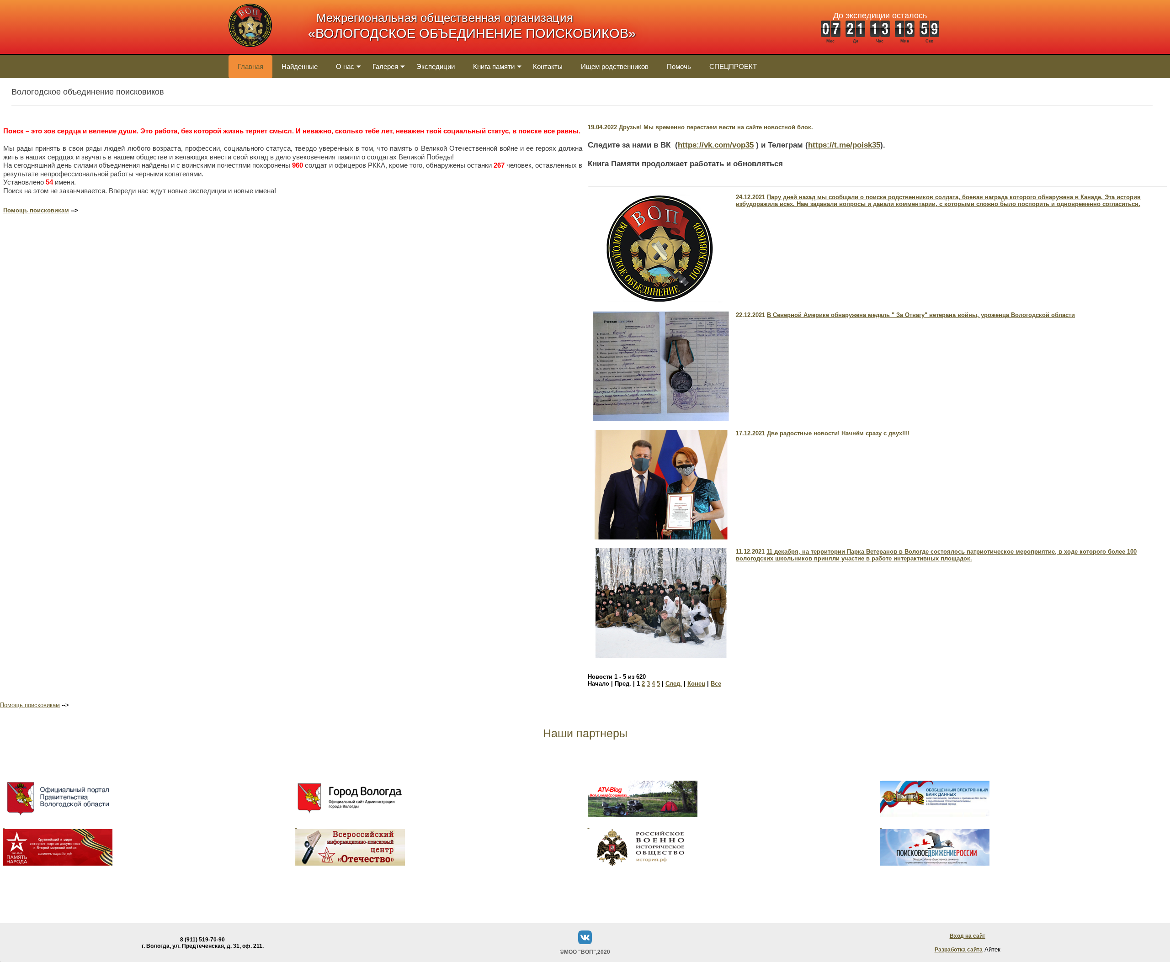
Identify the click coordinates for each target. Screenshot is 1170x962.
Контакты (548, 66)
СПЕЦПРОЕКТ (733, 66)
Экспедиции (435, 66)
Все (716, 683)
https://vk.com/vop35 (716, 145)
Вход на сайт (967, 936)
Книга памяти (494, 66)
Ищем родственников (615, 66)
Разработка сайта (959, 949)
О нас (345, 66)
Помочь (679, 66)
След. (673, 683)
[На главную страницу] (250, 51)
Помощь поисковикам (36, 210)
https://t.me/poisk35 (844, 145)
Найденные (300, 66)
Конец (696, 683)
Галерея (385, 66)
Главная (250, 66)
